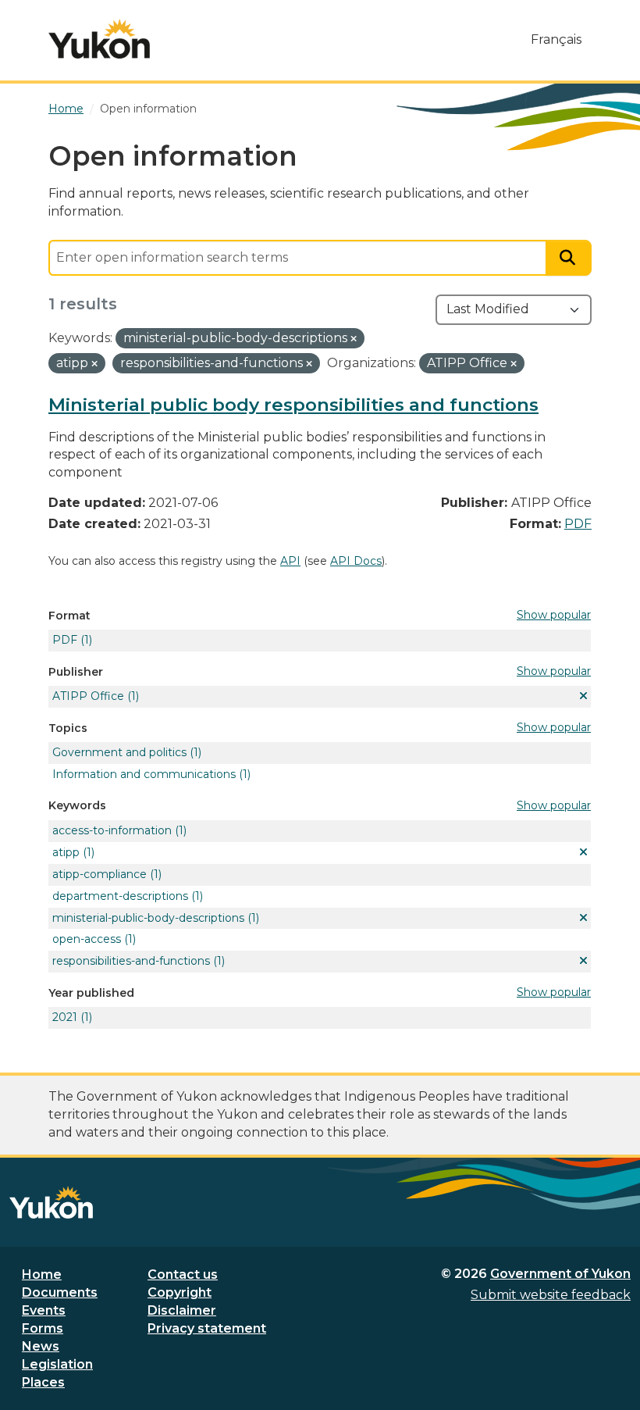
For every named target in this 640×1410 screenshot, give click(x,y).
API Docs (356, 561)
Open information (148, 109)
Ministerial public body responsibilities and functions (293, 405)
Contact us (183, 1274)
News (40, 1346)
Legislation (57, 1364)
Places (43, 1382)
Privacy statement (207, 1328)
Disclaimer (182, 1310)
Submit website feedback (551, 1294)
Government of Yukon (560, 1273)
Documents (60, 1292)
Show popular (554, 615)
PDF (578, 523)
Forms (42, 1328)
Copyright (180, 1292)
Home (42, 1274)
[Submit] (569, 258)
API (290, 561)
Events (44, 1310)
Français (556, 39)
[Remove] (353, 339)
